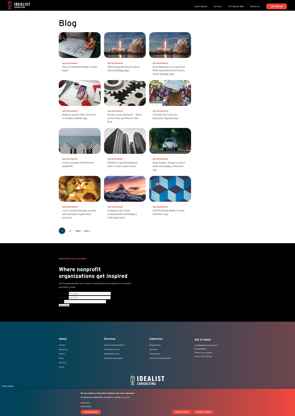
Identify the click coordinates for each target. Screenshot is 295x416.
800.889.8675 (200, 349)
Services (218, 6)
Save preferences (91, 412)
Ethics (61, 358)
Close (215, 388)
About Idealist (200, 6)
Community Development (160, 358)
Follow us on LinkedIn (203, 353)
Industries (156, 338)
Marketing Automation (113, 358)
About (63, 338)
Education (153, 349)
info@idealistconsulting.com (206, 345)
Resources (255, 6)
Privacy (62, 354)
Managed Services (111, 354)
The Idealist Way (236, 6)
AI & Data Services (111, 349)
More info (126, 397)
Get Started (277, 6)
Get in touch (203, 339)
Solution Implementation (114, 345)
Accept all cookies (203, 412)
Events (61, 367)
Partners (62, 363)
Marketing (87, 406)
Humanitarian (155, 345)
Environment (154, 354)
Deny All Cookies (182, 412)
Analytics (86, 403)
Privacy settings (7, 386)
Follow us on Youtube (203, 356)
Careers (62, 345)
